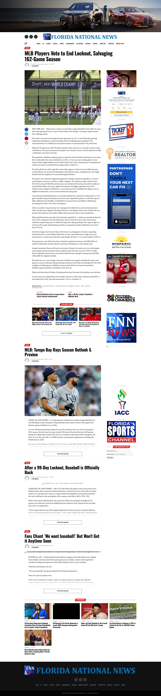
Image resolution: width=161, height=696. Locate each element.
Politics (55, 44)
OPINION (95, 44)
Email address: (111, 454)
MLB (83, 286)
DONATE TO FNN (120, 44)
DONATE (123, 685)
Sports (62, 44)
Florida (48, 44)
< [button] (109, 78)
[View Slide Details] (121, 364)
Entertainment (70, 44)
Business (88, 44)
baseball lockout (74, 286)
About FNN (103, 44)
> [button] (134, 78)
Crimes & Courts (83, 685)
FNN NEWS (35, 66)
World (38, 44)
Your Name (110, 451)
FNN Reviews (93, 685)
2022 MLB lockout (49, 286)
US (43, 44)
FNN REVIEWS (79, 44)
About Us (116, 685)
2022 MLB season (61, 286)
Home (37, 685)
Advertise (111, 44)
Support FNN (101, 685)
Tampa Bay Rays (38, 287)
